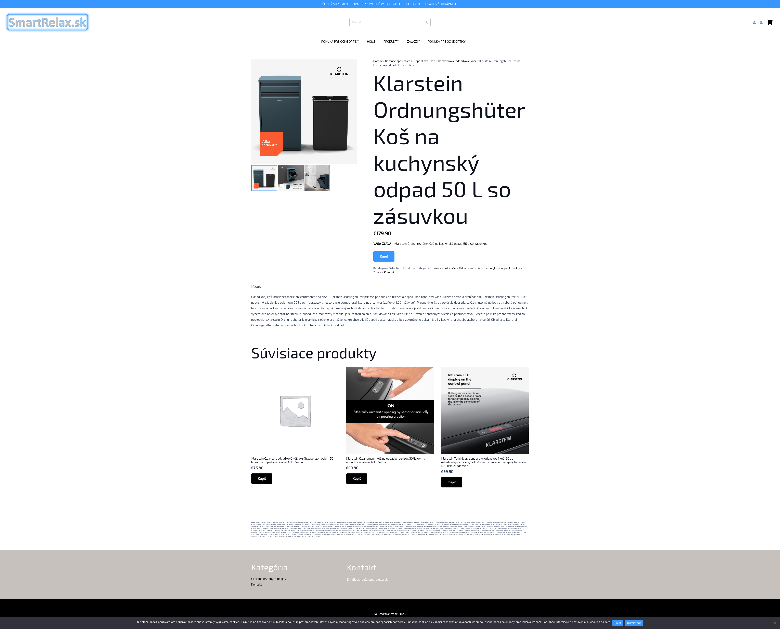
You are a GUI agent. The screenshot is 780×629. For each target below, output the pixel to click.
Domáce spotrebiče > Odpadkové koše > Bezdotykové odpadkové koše (431, 61)
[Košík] (769, 22)
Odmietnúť (634, 623)
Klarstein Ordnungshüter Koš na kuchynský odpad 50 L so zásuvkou (441, 244)
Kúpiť (384, 256)
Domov (377, 61)
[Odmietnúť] (775, 623)
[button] (401, 42)
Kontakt (256, 584)
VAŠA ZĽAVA (382, 244)
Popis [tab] (256, 286)
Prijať (617, 623)
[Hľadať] (426, 22)
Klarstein (389, 272)
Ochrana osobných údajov (268, 579)
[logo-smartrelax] (47, 22)
